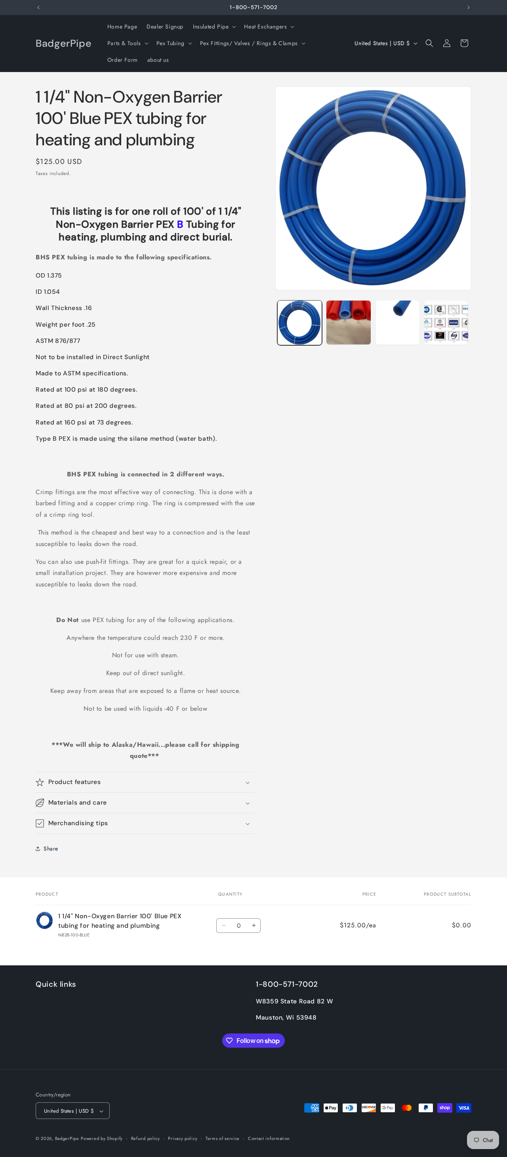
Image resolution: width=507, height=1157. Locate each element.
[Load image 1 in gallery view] (299, 322)
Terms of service (223, 1138)
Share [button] (51, 849)
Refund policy (145, 1138)
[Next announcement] (468, 7)
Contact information (269, 1138)
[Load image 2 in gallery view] (348, 322)
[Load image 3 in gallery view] (397, 322)
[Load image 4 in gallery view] (446, 322)
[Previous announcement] (38, 7)
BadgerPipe (67, 1139)
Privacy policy (182, 1138)
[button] (213, 26)
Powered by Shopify (102, 1139)
